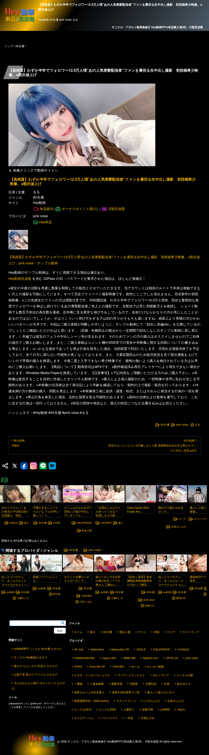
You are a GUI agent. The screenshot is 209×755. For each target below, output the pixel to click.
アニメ (142, 632)
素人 (26, 523)
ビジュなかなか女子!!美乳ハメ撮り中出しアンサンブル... (77, 511)
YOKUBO (86, 596)
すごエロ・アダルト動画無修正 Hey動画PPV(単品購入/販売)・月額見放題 (157, 27)
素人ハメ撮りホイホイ (161, 692)
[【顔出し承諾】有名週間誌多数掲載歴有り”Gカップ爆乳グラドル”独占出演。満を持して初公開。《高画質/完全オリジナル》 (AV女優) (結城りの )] (140, 570)
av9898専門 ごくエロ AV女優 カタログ (38, 649)
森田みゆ (181, 598)
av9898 (10, 592)
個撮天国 (116, 684)
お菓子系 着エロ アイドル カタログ (36, 674)
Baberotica (97, 649)
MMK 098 (129, 658)
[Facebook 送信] (24, 465)
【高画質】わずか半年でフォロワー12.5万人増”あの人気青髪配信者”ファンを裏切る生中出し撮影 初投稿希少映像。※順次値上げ (103, 181)
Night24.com (150, 658)
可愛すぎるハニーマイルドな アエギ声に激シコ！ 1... (46, 511)
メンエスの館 (185, 675)
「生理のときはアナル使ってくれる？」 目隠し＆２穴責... (109, 511)
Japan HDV (109, 658)
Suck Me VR (97, 666)
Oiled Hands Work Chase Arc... (138, 509)
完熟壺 (134, 684)
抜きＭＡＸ (184, 684)
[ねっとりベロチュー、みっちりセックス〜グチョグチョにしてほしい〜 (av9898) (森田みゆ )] (172, 570)
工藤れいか (23, 598)
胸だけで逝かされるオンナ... (171, 509)
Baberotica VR (120, 649)
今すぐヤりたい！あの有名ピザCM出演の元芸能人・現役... (15, 511)
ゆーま (136, 666)
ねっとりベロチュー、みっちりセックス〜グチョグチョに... (172, 580)
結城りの (150, 605)
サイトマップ (191, 632)
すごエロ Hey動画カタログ (30, 657)
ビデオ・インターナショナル (92, 675)
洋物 (156, 632)
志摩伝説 (151, 684)
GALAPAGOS (84, 523)
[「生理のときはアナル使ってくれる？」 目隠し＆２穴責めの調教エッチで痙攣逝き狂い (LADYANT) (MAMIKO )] (109, 501)
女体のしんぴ (178, 526)
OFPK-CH (172, 658)
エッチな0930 (107, 709)
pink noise (182, 424)
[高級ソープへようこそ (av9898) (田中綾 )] (46, 570)
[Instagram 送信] (33, 465)
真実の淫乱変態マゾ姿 (126, 692)
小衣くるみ (86, 601)
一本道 (129, 718)
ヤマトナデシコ (126, 701)
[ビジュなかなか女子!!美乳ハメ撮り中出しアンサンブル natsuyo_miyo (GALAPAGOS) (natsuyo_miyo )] (78, 501)
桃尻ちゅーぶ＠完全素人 (89, 692)
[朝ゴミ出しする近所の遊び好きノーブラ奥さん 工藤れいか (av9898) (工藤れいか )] (109, 570)
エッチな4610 (82, 709)
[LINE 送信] (43, 465)
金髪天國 (147, 709)
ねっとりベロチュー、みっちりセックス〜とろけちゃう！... (15, 580)
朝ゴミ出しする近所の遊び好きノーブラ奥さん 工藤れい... (108, 580)
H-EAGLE (183, 649)
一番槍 (78, 684)
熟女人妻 (87, 530)
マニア (182, 519)
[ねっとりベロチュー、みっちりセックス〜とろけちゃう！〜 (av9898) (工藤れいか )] (15, 570)
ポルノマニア (161, 675)
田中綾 (56, 594)
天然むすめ (148, 718)
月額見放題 (116, 208)
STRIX (56, 523)
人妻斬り (128, 709)
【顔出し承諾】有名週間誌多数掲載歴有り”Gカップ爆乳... (139, 580)
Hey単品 (45, 221)
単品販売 (46, 208)
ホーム (78, 632)
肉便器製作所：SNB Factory (91, 701)
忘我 (167, 684)
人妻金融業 (97, 684)
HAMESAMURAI (84, 658)
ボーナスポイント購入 (79, 208)
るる (197, 424)
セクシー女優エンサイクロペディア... (76, 579)
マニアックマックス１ (131, 675)
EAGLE (14, 523)
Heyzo (181, 709)
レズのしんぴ (151, 701)
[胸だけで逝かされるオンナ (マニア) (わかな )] (172, 501)
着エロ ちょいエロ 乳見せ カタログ (36, 666)
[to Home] (20, 21)
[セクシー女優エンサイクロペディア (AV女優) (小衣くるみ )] (78, 570)
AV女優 (165, 424)
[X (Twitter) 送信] (14, 465)
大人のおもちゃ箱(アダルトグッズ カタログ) (38, 685)
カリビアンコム (83, 718)
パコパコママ (109, 718)
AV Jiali (78, 649)
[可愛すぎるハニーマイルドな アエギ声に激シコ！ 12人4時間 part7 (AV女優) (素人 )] (46, 501)
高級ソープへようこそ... (45, 579)
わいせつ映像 (155, 666)
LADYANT (106, 523)
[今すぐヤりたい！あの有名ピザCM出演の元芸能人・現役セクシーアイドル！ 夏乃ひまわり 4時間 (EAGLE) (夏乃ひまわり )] (15, 501)
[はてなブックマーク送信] (52, 465)
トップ (9, 46)
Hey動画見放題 (19, 278)
